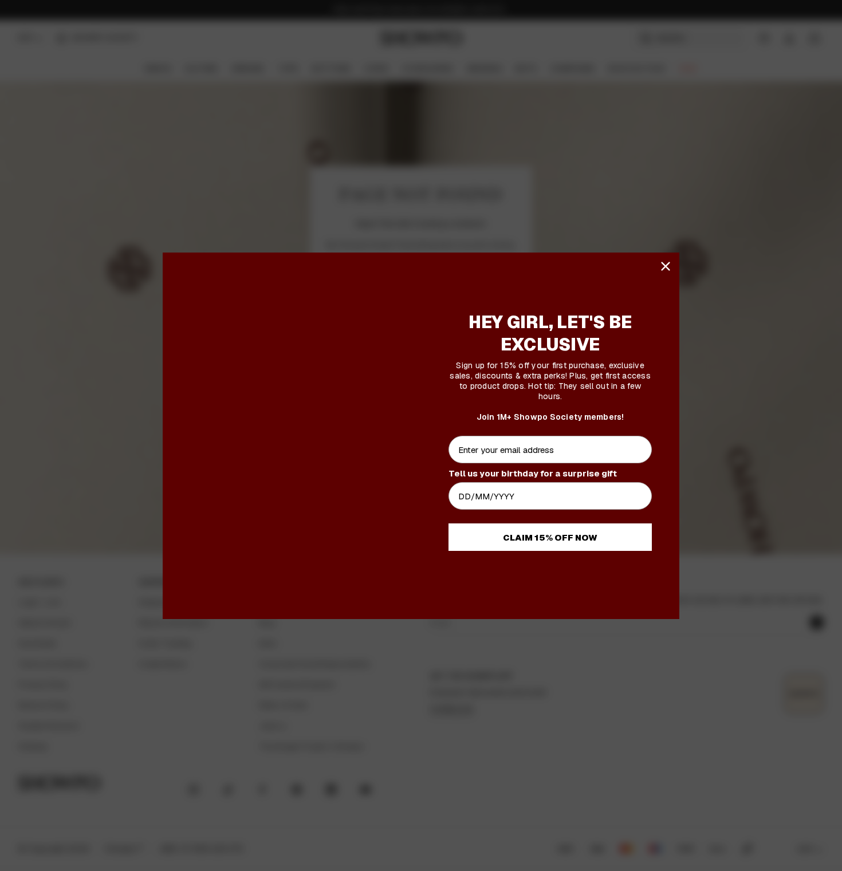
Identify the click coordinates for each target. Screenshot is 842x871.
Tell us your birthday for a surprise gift (532, 473)
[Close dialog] (665, 266)
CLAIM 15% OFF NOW (550, 537)
